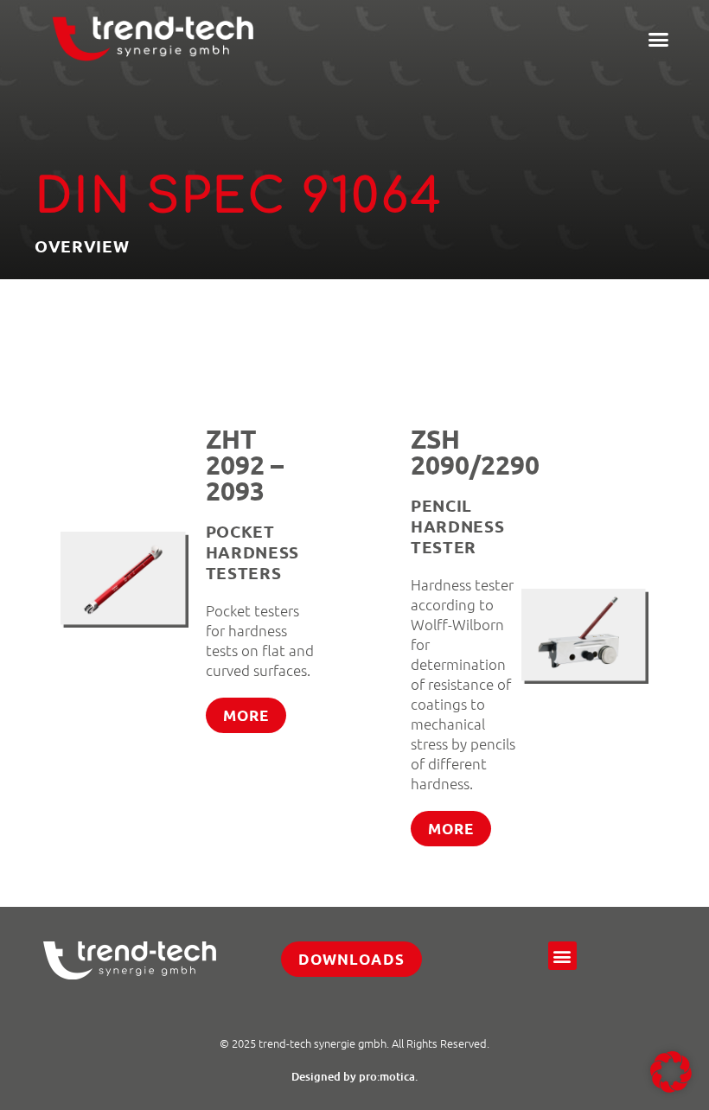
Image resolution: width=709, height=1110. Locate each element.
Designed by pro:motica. (354, 1076)
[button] (658, 38)
